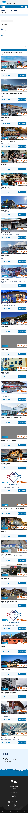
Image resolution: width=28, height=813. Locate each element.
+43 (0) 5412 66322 (7, 761)
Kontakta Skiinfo (14, 786)
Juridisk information (14, 790)
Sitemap (14, 795)
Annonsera (14, 788)
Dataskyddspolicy (14, 792)
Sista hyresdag (4, 30)
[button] (22, 7)
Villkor (14, 793)
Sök (14, 50)
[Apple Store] (18, 805)
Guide (2, 15)
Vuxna (2, 38)
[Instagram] (16, 802)
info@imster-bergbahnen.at (10, 763)
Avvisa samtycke (14, 798)
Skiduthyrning (20, 21)
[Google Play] (11, 805)
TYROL (2, 12)
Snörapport (9, 15)
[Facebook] (19, 802)
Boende (7, 21)
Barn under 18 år (4, 43)
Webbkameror (23, 15)
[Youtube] (9, 802)
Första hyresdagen (4, 24)
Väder (16, 15)
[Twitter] (12, 802)
